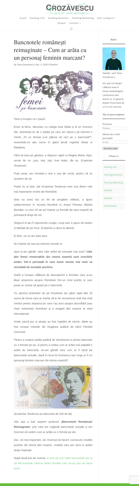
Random (53, 64)
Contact (74, 23)
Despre (62, 23)
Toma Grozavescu (25, 64)
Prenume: (107, 124)
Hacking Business (58, 18)
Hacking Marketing (83, 18)
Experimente (110, 206)
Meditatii (108, 198)
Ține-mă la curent (110, 148)
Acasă (23, 18)
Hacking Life (37, 18)
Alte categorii (105, 18)
